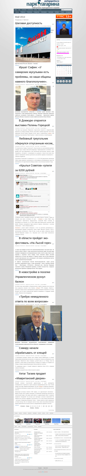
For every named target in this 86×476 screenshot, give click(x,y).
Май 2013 (64, 65)
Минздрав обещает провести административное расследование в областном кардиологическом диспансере (22, 455)
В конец (37, 407)
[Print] (52, 24)
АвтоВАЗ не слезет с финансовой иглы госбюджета (37, 452)
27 (57, 74)
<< (57, 65)
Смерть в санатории (37, 447)
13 (51, 406)
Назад (27, 406)
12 (48, 406)
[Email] (53, 24)
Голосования (24, 9)
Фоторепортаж (30, 9)
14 (59, 71)
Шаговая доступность (28, 23)
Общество (45, 304)
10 (43, 406)
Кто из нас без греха (57, 443)
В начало (23, 406)
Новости (45, 146)
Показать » (58, 60)
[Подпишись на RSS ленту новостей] (58, 82)
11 (46, 406)
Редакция (39, 9)
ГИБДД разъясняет (61, 20)
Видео (16, 9)
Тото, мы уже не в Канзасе (58, 458)
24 (66, 73)
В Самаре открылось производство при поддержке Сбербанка (38, 433)
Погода (35, 9)
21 (59, 73)
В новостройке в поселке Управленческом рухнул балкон (32, 277)
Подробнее (17, 65)
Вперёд (32, 407)
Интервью (45, 84)
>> (70, 65)
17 (66, 71)
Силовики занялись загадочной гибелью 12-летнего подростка (37, 444)
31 (66, 74)
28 (59, 74)
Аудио (19, 9)
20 (57, 73)
